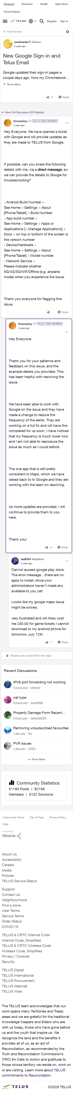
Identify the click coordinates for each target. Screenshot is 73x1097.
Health (44, 3)
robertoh (35, 687)
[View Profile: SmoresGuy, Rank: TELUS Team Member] (7, 123)
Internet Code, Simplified (21, 940)
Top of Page (37, 817)
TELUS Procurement (18, 981)
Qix (30, 733)
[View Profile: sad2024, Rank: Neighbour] (15, 561)
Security (8, 962)
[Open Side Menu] (5, 21)
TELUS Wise (12, 991)
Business (27, 3)
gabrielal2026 (38, 718)
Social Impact (12, 11)
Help (5, 824)
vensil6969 (36, 702)
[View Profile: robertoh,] (7, 684)
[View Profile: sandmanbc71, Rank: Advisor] (7, 44)
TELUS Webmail (14, 986)
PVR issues (22, 743)
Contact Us (11, 895)
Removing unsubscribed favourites (41, 728)
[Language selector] (32, 21)
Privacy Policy (57, 817)
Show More (14, 84)
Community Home (13, 817)
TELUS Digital (13, 970)
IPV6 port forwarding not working (39, 682)
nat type (19, 697)
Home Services (14, 31)
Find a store (11, 905)
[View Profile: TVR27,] (7, 746)
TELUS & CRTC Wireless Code (26, 945)
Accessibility (12, 859)
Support (8, 889)
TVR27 (32, 748)
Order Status (12, 921)
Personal (9, 3)
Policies (8, 875)
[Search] (41, 21)
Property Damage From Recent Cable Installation (37, 713)
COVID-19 (10, 927)
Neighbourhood (14, 900)
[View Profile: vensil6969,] (7, 700)
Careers (8, 865)
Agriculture (61, 3)
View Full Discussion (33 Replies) (24, 112)
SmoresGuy (20, 121)
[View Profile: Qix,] (7, 730)
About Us (9, 854)
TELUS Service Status (19, 881)
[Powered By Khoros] (36, 835)
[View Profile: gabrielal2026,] (7, 715)
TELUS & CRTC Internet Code (26, 935)
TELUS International (18, 975)
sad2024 (26, 559)
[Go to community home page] (18, 21)
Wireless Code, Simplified (22, 951)
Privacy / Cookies (16, 956)
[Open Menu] (67, 31)
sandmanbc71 (22, 41)
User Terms (11, 910)
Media (7, 870)
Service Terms (13, 916)
